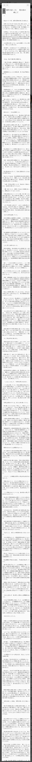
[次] (4, 5)
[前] (7, 5)
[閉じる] (27, 5)
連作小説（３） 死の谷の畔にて (16, 11)
